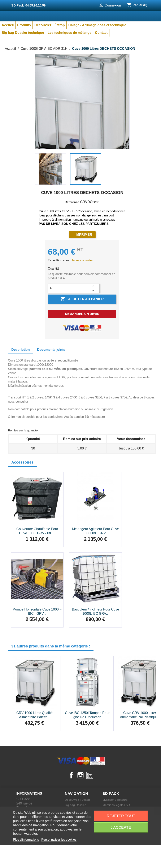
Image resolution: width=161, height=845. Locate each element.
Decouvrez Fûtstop (49, 25)
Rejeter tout (121, 816)
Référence (72, 202)
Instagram (80, 775)
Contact (101, 32)
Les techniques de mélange (69, 32)
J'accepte (121, 827)
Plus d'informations (26, 839)
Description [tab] (20, 349)
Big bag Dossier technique (23, 32)
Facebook (71, 775)
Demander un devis (82, 314)
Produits (24, 25)
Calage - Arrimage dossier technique (97, 25)
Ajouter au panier (82, 298)
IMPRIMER (83, 234)
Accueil (8, 25)
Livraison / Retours (115, 799)
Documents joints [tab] (51, 349)
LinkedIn (90, 775)
